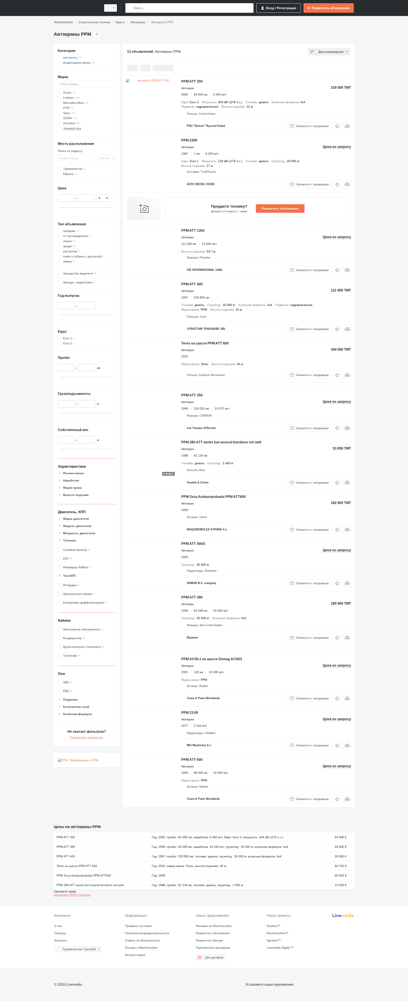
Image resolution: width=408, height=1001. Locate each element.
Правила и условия (138, 926)
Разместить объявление (280, 208)
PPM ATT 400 (192, 284)
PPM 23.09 (189, 712)
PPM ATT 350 (192, 81)
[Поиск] (129, 8)
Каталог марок (135, 955)
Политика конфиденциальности (147, 933)
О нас (58, 926)
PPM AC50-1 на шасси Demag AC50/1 (211, 659)
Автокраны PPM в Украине (72, 895)
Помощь (60, 933)
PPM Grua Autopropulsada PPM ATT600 (213, 496)
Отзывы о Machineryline (141, 947)
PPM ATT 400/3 (193, 543)
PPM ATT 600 (192, 759)
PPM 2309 (189, 140)
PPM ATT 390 (192, 597)
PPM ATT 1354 (192, 230)
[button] (337, 126)
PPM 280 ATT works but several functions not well (221, 442)
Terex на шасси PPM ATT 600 (205, 343)
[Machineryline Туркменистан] (76, 8)
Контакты (60, 940)
